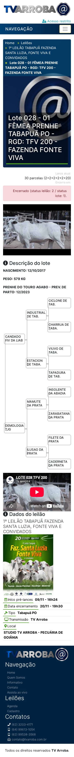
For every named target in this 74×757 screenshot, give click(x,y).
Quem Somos (16, 677)
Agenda (12, 706)
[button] (8, 230)
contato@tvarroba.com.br (29, 739)
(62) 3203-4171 (22, 724)
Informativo (14, 682)
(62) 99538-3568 (24, 734)
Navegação (19, 28)
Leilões (26, 43)
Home (9, 43)
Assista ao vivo (17, 692)
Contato (12, 687)
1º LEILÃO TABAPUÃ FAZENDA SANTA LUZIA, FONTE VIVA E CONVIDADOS (30, 53)
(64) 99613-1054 (23, 729)
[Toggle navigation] (65, 29)
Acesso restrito (58, 21)
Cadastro (13, 711)
